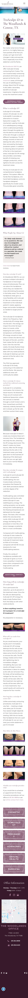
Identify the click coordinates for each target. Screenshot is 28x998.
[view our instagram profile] (14, 895)
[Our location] (27, 973)
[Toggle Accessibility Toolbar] (3, 989)
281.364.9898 (13, 797)
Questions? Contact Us (14, 575)
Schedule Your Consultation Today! (14, 101)
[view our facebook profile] (10, 895)
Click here (6, 266)
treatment (6, 80)
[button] (14, 102)
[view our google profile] (18, 895)
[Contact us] (25, 973)
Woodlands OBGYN (12, 66)
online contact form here (14, 800)
